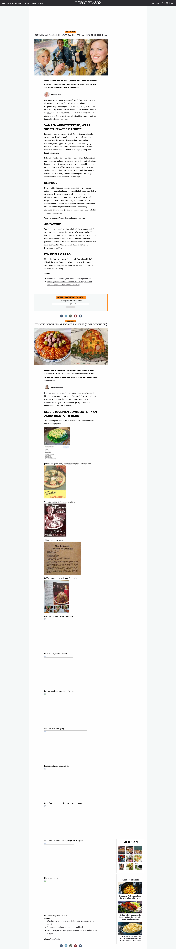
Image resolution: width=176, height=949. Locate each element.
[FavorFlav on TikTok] (169, 3)
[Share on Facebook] (61, 316)
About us (155, 3)
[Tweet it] (66, 316)
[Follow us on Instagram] (70, 316)
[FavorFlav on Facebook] (165, 3)
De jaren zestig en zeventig (55, 393)
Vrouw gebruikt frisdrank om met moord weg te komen (69, 282)
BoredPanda (54, 939)
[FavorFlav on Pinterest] (172, 3)
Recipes (27, 3)
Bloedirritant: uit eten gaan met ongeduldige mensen (69, 279)
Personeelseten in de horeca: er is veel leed (65, 927)
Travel (34, 3)
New (3, 3)
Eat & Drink (19, 3)
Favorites (10, 3)
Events (40, 3)
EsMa (49, 113)
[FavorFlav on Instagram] (167, 3)
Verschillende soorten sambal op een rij (63, 285)
